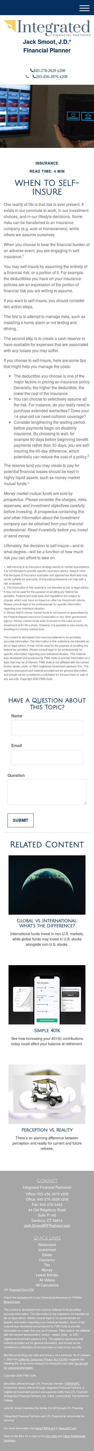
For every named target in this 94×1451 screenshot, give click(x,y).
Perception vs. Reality (47, 1129)
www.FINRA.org (45, 1428)
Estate (47, 1254)
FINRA (68, 1383)
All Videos (47, 1279)
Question (16, 775)
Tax (47, 1264)
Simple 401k (47, 1030)
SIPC (76, 1383)
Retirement (47, 1244)
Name (16, 716)
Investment (47, 1249)
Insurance (47, 1259)
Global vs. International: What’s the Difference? (47, 923)
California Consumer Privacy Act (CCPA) (43, 1359)
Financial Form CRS (21, 1289)
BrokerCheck (12, 1302)
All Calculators (47, 1284)
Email (16, 745)
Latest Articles (47, 1274)
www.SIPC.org (67, 1428)
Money (47, 1269)
